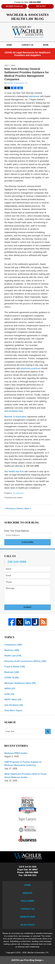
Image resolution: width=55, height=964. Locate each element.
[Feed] (43, 622)
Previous (9, 508)
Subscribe (28, 542)
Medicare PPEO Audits (15, 753)
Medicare (11, 650)
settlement (34, 96)
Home (9, 45)
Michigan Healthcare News (20, 683)
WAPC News (12, 699)
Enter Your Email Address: (16, 531)
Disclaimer (27, 901)
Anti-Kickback (13, 705)
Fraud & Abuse (14, 666)
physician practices (30, 368)
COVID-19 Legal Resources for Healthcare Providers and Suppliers (27, 54)
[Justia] (35, 622)
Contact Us (27, 45)
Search (48, 731)
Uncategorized (18, 493)
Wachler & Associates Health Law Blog (27, 32)
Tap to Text (41, 6)
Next (28, 508)
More (45, 45)
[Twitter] (20, 622)
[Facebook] (12, 622)
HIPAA (9, 688)
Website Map (27, 917)
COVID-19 (11, 677)
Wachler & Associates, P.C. (38, 952)
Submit (27, 607)
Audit (9, 694)
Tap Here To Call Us (14, 6)
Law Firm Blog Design (26, 960)
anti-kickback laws (13, 411)
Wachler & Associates (15, 416)
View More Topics (13, 710)
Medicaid (11, 672)
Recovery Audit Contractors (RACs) (25, 661)
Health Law (12, 655)
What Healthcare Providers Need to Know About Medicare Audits (25, 776)
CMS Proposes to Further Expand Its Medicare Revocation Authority (23, 764)
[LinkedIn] (27, 622)
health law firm (16, 471)
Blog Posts (28, 925)
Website (27, 893)
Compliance (13, 644)
